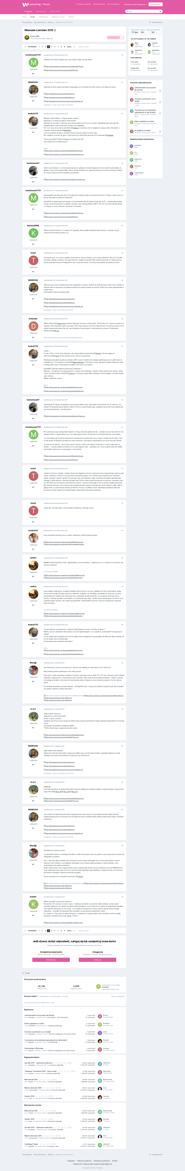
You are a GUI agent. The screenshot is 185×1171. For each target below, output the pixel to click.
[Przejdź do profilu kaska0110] (33, 121)
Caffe (37, 36)
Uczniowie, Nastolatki (56, 1065)
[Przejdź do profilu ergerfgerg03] (131, 173)
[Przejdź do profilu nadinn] (33, 565)
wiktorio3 (138, 50)
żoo (135, 152)
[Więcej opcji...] (122, 55)
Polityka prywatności (84, 1161)
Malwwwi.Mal (107, 1079)
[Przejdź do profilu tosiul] (33, 260)
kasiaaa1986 (33, 225)
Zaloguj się (97, 960)
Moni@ (33, 663)
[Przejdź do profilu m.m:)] (33, 716)
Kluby (24, 17)
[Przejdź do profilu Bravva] (100, 1016)
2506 (50, 1096)
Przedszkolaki (52, 1042)
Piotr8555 (105, 987)
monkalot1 (33, 530)
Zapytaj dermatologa (55, 1026)
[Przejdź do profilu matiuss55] (100, 1145)
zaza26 (154, 43)
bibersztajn (106, 1071)
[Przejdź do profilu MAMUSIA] (33, 90)
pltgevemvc (138, 159)
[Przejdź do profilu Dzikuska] (33, 326)
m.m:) (33, 709)
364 (54, 1144)
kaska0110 (33, 113)
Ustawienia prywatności (102, 1161)
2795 (54, 1079)
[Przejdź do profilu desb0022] (131, 146)
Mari (136, 43)
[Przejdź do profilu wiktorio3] (132, 52)
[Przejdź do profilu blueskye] (100, 1049)
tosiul (33, 253)
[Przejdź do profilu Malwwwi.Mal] (100, 1081)
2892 (73, 1071)
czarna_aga (33, 1090)
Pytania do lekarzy (83, 4)
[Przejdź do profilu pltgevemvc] (131, 160)
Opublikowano (56, 55)
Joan (30, 1098)
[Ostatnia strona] (74, 46)
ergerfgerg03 (138, 173)
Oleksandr (106, 1063)
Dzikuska (33, 319)
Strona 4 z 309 (83, 47)
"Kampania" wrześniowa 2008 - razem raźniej (41, 1071)
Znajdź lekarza (99, 4)
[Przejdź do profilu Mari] (132, 45)
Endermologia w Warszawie (34, 1048)
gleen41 (31, 1042)
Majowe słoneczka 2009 (33, 1088)
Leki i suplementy (113, 4)
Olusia (31, 1081)
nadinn (33, 558)
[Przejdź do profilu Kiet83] (33, 904)
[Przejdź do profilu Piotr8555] (98, 986)
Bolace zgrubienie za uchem (34, 1023)
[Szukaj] (160, 11)
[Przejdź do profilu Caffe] (27, 37)
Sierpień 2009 (30, 1096)
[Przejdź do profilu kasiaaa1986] (33, 233)
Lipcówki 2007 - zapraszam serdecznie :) (39, 1063)
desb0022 (137, 145)
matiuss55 (106, 1144)
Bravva (105, 1015)
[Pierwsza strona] (25, 46)
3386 (69, 1063)
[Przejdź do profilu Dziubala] (100, 1041)
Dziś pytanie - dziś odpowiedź (58, 1017)
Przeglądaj (28, 11)
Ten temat (152, 11)
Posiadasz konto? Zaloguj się (135, 4)
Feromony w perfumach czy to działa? (38, 1032)
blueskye (32, 1017)
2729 (58, 1088)
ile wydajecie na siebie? (143, 130)
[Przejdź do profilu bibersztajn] (100, 1072)
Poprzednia (32, 47)
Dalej (69, 47)
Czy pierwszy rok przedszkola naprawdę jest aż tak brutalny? (46, 1040)
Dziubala (106, 1040)
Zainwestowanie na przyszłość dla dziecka (39, 1015)
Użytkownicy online (58, 17)
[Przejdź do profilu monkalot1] (33, 538)
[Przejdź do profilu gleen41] (132, 111)
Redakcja (137, 166)
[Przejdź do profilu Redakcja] (131, 167)
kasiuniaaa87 (33, 163)
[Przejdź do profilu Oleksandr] (100, 1064)
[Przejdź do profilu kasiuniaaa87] (33, 171)
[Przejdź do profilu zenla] (100, 1033)
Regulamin (71, 1161)
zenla (105, 1032)
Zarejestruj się (155, 4)
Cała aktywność (41, 11)
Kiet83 (33, 897)
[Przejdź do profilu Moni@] (33, 670)
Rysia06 (31, 1146)
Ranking (71, 17)
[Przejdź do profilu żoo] (131, 153)
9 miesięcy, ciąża (53, 1146)
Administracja (43, 17)
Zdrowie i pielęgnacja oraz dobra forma (62, 1034)
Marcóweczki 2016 (31, 1079)
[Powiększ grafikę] (75, 128)
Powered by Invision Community (92, 1168)
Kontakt (114, 1161)
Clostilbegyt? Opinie (32, 1144)
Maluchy (50, 38)
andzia (31, 1073)
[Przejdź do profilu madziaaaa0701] (33, 62)
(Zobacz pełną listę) (118, 996)
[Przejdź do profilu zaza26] (149, 45)
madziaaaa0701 (33, 55)
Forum (46, 4)
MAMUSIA (33, 82)
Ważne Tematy (55, 11)
